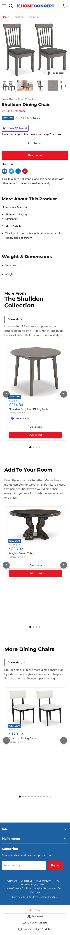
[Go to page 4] (39, 447)
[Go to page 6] (35, 796)
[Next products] (63, 394)
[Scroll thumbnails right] (65, 86)
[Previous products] (6, 394)
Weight (9, 274)
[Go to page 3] (36, 447)
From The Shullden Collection (19, 99)
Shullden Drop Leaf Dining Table (28, 409)
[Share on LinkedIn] (18, 171)
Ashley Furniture (15, 110)
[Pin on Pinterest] (25, 171)
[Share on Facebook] (4, 171)
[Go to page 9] (44, 796)
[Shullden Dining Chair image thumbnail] (9, 86)
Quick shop (36, 427)
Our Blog (35, 892)
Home (5, 17)
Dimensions (12, 265)
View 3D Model (17, 128)
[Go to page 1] (30, 447)
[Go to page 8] (41, 796)
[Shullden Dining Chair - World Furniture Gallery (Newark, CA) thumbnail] (25, 86)
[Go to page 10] (47, 796)
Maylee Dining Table (21, 553)
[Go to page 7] (38, 796)
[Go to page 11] (50, 796)
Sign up (55, 866)
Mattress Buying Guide (33, 884)
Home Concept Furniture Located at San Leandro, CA (33, 888)
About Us (12, 880)
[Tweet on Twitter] (11, 171)
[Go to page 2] (33, 447)
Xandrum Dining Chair (22, 738)
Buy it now (35, 155)
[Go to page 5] (32, 796)
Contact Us (26, 880)
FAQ (57, 880)
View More (15, 319)
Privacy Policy (43, 880)
